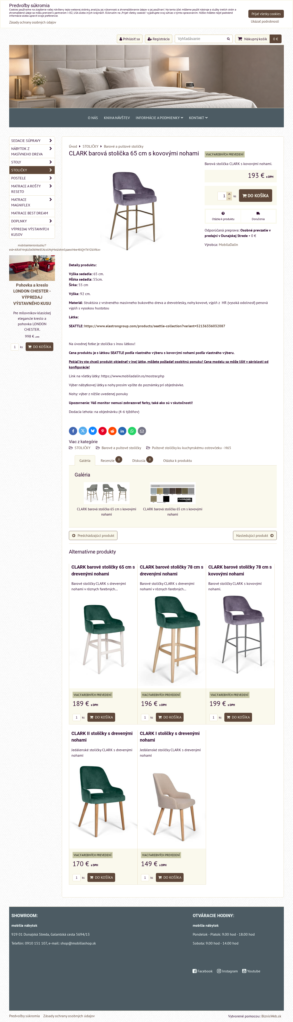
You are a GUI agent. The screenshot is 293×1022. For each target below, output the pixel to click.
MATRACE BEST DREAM (29, 213)
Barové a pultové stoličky (122, 447)
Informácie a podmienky (158, 117)
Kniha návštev (117, 117)
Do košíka (258, 195)
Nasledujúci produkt (252, 535)
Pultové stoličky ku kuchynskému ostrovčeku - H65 (191, 447)
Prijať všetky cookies (266, 14)
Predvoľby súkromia (24, 1016)
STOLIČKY (83, 447)
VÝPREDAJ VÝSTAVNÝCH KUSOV (30, 232)
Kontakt (196, 117)
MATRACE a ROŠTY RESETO (26, 189)
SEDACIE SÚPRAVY (26, 140)
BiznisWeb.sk (271, 1016)
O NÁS (93, 117)
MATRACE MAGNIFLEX (20, 202)
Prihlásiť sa (131, 39)
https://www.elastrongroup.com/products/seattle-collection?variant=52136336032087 (154, 326)
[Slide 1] (146, 106)
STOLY (16, 162)
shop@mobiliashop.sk (78, 943)
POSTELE (18, 178)
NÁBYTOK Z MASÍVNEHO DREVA (27, 151)
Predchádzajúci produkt (96, 535)
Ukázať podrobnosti (265, 22)
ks (82, 717)
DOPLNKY (19, 221)
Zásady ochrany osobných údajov (69, 1016)
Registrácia (161, 39)
